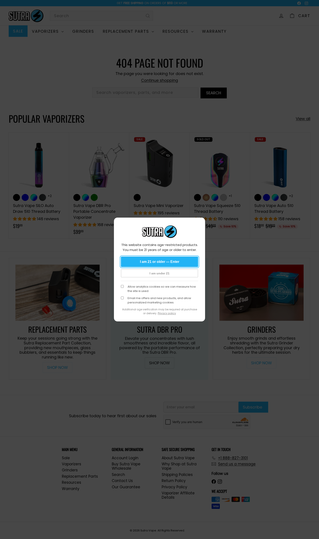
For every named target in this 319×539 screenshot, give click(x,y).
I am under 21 (159, 273)
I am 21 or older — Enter (159, 262)
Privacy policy (167, 313)
